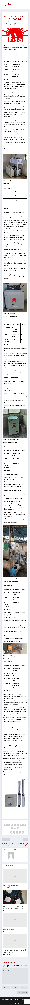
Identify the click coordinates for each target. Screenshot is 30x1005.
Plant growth (9, 929)
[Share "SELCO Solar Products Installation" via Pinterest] (18, 824)
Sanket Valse (13, 22)
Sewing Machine (10, 885)
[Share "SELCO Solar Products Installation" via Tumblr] (15, 824)
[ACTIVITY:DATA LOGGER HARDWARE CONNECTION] (15, 897)
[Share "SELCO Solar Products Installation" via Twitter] (8, 824)
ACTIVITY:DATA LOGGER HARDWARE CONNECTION (14, 907)
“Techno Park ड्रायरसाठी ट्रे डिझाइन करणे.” (14, 951)
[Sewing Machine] (15, 876)
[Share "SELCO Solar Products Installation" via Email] (15, 828)
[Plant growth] (15, 920)
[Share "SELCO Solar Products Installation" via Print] (18, 828)
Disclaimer (18, 999)
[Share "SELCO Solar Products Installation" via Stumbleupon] (11, 828)
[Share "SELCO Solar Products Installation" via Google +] (11, 824)
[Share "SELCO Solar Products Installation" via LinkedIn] (21, 824)
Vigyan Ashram (10, 999)
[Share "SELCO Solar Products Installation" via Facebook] (5, 824)
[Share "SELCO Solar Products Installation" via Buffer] (24, 824)
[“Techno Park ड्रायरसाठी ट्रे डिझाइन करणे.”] (15, 941)
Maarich (15, 1001)
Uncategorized (10, 24)
